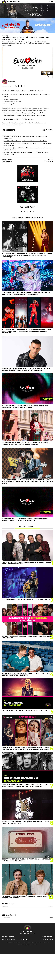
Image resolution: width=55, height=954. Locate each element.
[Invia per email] (24, 86)
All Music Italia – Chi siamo (10, 942)
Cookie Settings (46, 942)
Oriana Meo (11, 81)
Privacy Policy (28, 942)
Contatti (17, 942)
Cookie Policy (33, 942)
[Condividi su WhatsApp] (10, 86)
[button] (21, 86)
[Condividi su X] (16, 86)
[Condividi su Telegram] (18, 86)
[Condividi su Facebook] (13, 86)
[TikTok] (52, 939)
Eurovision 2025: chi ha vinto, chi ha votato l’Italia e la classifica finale (25, 141)
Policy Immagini (39, 942)
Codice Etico (22, 942)
